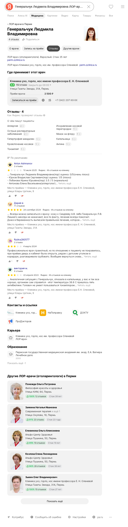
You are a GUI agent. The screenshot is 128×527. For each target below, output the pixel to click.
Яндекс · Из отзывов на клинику (53, 170)
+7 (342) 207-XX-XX (66, 100)
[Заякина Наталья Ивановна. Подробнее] (54, 414)
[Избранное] (111, 6)
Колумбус (18, 517)
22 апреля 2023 (31, 275)
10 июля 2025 (30, 170)
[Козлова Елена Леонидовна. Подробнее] (54, 461)
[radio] (9, 196)
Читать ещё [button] (90, 256)
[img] (14, 170)
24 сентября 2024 (32, 210)
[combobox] (48, 6)
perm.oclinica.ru (16, 59)
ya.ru (100, 517)
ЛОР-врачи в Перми (20, 24)
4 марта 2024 (30, 246)
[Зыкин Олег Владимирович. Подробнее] (54, 484)
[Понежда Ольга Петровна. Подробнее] (54, 391)
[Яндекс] (9, 6)
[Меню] (122, 6)
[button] (43, 100)
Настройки (79, 517)
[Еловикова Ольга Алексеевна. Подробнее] (54, 437)
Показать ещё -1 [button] (16, 363)
